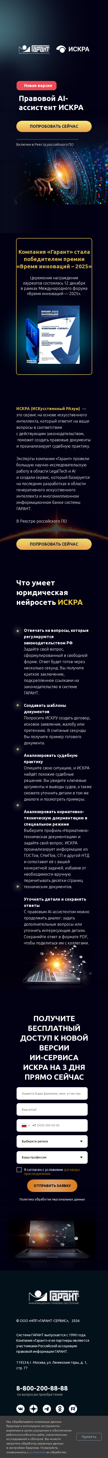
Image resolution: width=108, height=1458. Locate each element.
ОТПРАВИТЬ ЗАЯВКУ (52, 1186)
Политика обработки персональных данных (52, 1199)
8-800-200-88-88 (42, 1388)
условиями (37, 1452)
